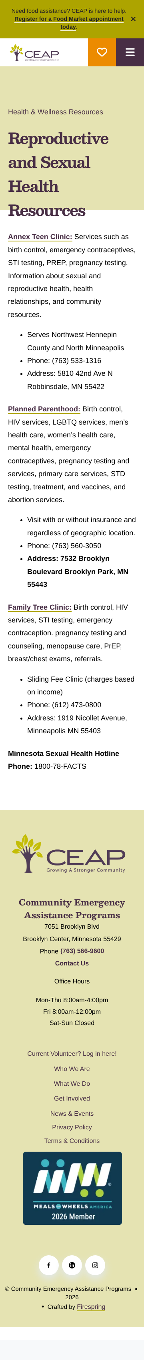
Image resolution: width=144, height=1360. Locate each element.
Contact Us (72, 963)
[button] (130, 52)
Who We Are (72, 1069)
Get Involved (72, 1098)
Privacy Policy (72, 1127)
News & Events (72, 1114)
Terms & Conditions (72, 1141)
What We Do (72, 1084)
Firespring (91, 1307)
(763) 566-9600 (82, 951)
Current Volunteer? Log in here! (71, 1054)
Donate (102, 52)
